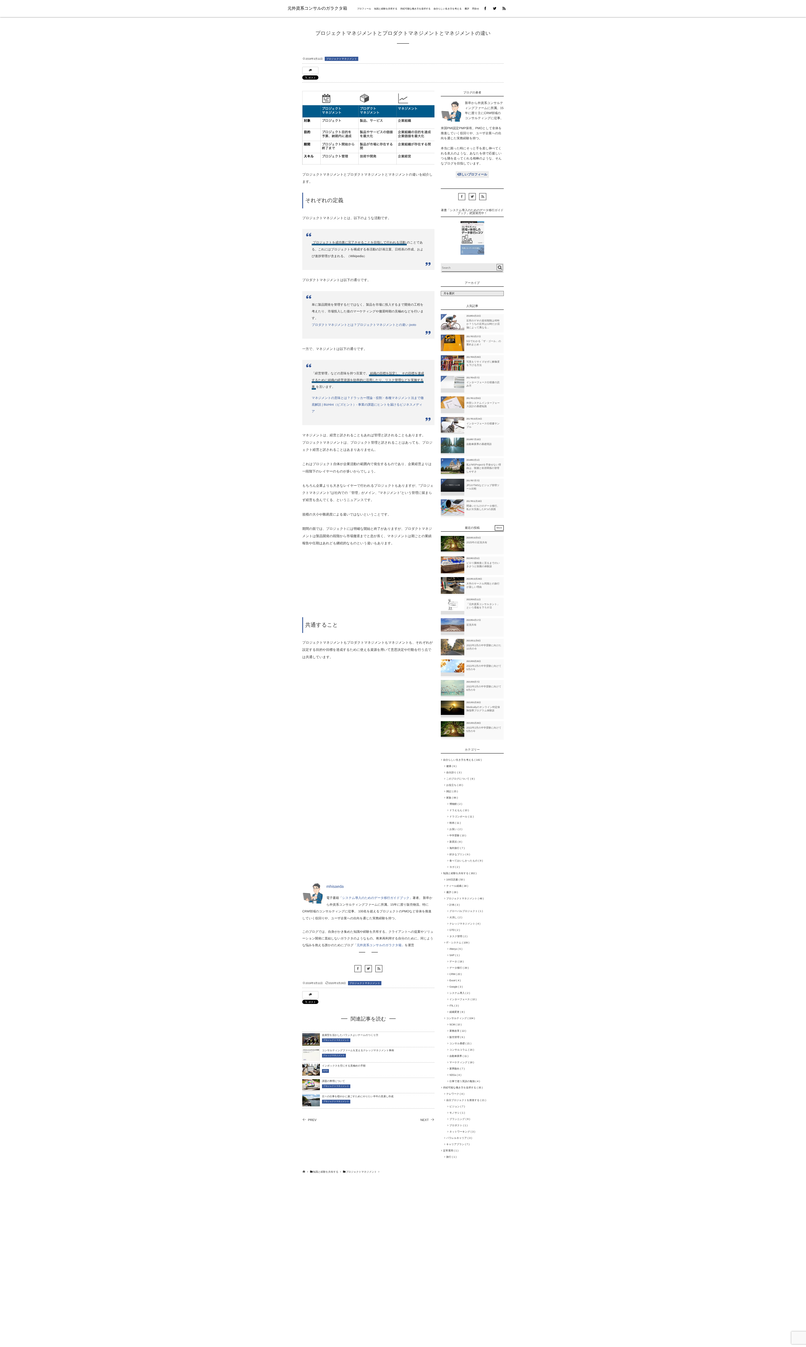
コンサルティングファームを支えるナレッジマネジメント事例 (358, 1050)
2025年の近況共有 (476, 542)
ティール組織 (456, 885)
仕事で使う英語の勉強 (463, 1081)
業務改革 (456, 1030)
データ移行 (458, 967)
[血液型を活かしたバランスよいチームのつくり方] (311, 1043)
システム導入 (458, 993)
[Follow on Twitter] (494, 8)
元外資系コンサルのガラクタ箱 (317, 8)
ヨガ (453, 867)
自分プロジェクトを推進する (465, 1100)
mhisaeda (335, 886)
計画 (453, 904)
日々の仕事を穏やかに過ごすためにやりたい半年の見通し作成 (358, 1096)
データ (455, 961)
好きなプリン (458, 854)
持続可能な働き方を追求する (415, 9)
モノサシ (456, 1112)
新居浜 (455, 841)
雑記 (451, 791)
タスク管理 (457, 936)
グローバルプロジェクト (465, 911)
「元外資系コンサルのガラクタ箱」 (379, 945)
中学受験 (456, 835)
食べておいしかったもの (465, 860)
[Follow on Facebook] (357, 968)
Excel (454, 980)
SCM (454, 1024)
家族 (451, 797)
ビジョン (456, 1106)
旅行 (450, 1156)
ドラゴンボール (460, 816)
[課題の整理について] (311, 1087)
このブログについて (459, 778)
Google (455, 986)
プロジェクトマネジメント (341, 58)
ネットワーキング (461, 1131)
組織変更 (456, 1011)
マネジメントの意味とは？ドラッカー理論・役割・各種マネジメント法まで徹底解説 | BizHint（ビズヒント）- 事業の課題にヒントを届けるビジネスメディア (368, 404)
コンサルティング (459, 1018)
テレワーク (454, 1093)
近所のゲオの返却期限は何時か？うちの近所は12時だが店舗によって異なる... (483, 324)
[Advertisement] (368, 583)
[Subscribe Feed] (504, 8)
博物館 (455, 803)
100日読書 (454, 879)
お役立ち (454, 785)
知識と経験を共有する (385, 9)
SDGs (454, 1074)
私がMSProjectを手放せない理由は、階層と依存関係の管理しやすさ (483, 468)
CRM (454, 974)
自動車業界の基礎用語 (479, 444)
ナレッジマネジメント (334, 1055)
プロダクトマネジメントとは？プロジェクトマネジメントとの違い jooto (364, 325)
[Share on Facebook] (485, 8)
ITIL (453, 1005)
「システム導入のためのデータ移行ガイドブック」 (376, 898)
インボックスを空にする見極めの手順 (343, 1065)
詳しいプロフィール (472, 174)
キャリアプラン (457, 1144)
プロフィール (364, 9)
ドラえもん (458, 810)
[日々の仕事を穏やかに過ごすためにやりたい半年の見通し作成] (311, 1103)
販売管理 (456, 1037)
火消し (455, 917)
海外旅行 (456, 848)
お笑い (455, 829)
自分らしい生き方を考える (448, 9)
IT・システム (457, 942)
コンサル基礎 (459, 1043)
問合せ (475, 9)
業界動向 (456, 1068)
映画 (454, 822)
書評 (466, 9)
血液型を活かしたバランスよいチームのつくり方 (350, 1035)
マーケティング (460, 1062)
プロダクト (457, 1125)
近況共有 (471, 624)
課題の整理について (333, 1081)
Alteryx (455, 948)
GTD (325, 1071)
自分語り (453, 772)
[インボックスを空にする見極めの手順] (311, 1073)
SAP (453, 955)
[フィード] (378, 968)
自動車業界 (458, 1056)
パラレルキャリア (458, 1138)
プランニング (458, 1119)
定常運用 (450, 1150)
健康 (450, 766)
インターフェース (462, 999)
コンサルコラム (460, 1049)
